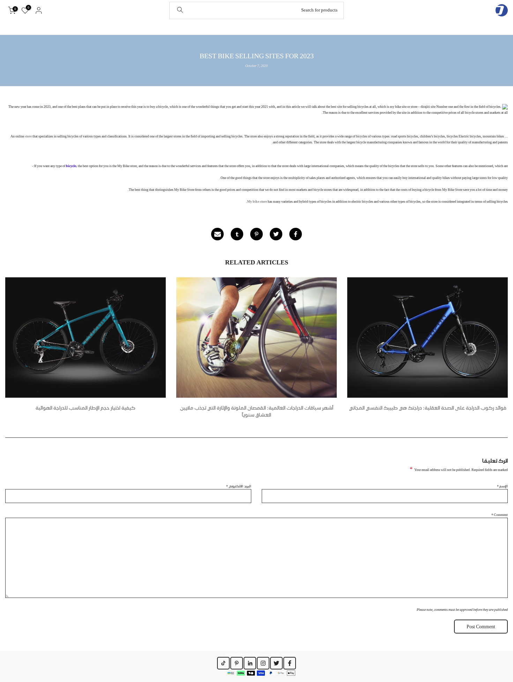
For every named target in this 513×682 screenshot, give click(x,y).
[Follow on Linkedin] (250, 663)
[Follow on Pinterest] (236, 663)
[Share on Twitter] (276, 234)
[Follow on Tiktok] (223, 663)
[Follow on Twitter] (276, 663)
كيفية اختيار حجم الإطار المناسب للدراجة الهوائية (85, 408)
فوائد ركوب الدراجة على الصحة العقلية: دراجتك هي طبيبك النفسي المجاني (427, 408)
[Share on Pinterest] (256, 234)
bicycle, (71, 166)
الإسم (502, 486)
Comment (499, 514)
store (28, 136)
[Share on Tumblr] (237, 234)
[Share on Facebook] (295, 234)
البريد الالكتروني (238, 486)
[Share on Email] (217, 234)
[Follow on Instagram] (263, 663)
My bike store (257, 201)
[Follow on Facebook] (289, 663)
